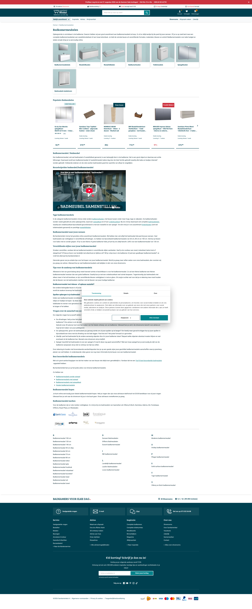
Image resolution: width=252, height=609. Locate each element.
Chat (137, 511)
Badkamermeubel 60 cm (61, 451)
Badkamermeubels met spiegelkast (68, 382)
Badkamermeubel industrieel (63, 470)
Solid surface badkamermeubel (162, 466)
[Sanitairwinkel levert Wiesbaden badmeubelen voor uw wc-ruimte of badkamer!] (99, 422)
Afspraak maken (185, 19)
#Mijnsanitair (131, 540)
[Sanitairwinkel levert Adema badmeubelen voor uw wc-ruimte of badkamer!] (72, 422)
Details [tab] (126, 293)
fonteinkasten (146, 225)
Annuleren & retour (59, 537)
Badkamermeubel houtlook (62, 467)
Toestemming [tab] (96, 293)
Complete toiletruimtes (135, 527)
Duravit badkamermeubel (111, 444)
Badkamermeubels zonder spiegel (68, 376)
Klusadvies (94, 540)
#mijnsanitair (91, 19)
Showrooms (174, 19)
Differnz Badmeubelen (110, 441)
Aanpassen (124, 318)
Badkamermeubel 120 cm (62, 441)
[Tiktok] (136, 583)
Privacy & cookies (96, 598)
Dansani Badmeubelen (110, 438)
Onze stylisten (95, 537)
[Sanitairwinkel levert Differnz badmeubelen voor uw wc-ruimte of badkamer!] (59, 424)
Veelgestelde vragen (69, 511)
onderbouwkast (114, 222)
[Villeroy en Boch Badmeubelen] (72, 414)
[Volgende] (197, 125)
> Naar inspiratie (132, 545)
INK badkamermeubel (109, 454)
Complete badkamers (134, 524)
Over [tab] (155, 293)
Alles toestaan (154, 318)
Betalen (55, 531)
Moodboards (131, 531)
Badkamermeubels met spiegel (67, 379)
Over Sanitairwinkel (170, 527)
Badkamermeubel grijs (61, 464)
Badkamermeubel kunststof (62, 474)
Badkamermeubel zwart (61, 483)
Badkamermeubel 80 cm (61, 457)
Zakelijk (195, 19)
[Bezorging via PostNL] (149, 598)
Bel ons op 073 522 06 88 (182, 511)
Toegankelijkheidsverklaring (115, 598)
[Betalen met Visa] (160, 598)
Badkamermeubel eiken (61, 461)
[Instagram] (133, 583)
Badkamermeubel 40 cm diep (63, 448)
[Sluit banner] (248, 2)
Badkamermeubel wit (60, 480)
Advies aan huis (95, 534)
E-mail (101, 511)
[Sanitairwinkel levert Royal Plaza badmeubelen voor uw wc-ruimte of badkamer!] (86, 422)
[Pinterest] (130, 583)
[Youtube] (127, 583)
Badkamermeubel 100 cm (62, 438)
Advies (82, 19)
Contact (166, 540)
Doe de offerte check (97, 527)
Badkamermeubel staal (61, 477)
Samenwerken (169, 537)
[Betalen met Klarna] (190, 598)
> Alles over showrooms (172, 545)
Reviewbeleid (57, 543)
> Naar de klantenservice (61, 546)
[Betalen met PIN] (178, 598)
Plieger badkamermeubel (160, 457)
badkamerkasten (98, 219)
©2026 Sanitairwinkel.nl (61, 598)
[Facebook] (124, 583)
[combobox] (123, 12)
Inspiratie (75, 19)
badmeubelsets (153, 222)
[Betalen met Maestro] (166, 598)
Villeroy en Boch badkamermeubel (163, 485)
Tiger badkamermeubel (159, 476)
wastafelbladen (85, 227)
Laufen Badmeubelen (109, 466)
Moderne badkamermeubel (160, 438)
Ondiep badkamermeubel (160, 447)
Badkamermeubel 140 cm (62, 444)
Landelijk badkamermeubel (111, 463)
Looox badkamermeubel (110, 470)
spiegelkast (97, 222)
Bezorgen (56, 534)
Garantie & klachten (60, 540)
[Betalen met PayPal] (184, 598)
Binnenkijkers (131, 534)
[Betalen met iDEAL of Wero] (155, 598)
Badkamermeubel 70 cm (61, 454)
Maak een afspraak (96, 524)
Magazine (130, 537)
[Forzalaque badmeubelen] (99, 414)
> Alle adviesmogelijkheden (99, 545)
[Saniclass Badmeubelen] (59, 414)
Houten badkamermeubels (65, 385)
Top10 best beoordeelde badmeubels (149, 360)
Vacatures (167, 531)
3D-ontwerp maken (96, 531)
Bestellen (56, 527)
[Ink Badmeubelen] (85, 414)
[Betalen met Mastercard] (172, 598)
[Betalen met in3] (196, 598)
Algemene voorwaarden (80, 598)
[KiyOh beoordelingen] (143, 598)
